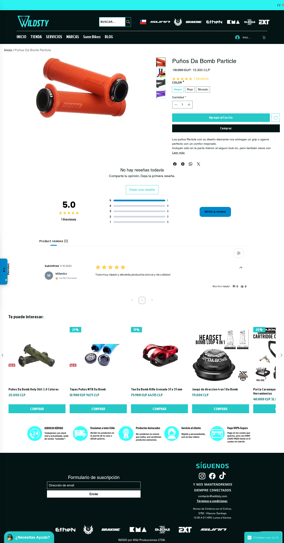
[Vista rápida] (37, 355)
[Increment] (189, 104)
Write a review (215, 212)
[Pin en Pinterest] (182, 164)
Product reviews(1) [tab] (53, 241)
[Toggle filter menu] (238, 253)
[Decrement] (175, 104)
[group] (142, 370)
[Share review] (240, 267)
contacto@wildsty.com (212, 496)
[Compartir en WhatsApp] (190, 164)
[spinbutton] (182, 104)
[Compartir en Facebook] (174, 164)
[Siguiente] (281, 355)
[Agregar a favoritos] (276, 117)
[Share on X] (198, 164)
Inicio (8, 50)
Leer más (178, 152)
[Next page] (152, 300)
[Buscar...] (128, 21)
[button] (36, 36)
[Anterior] (2, 355)
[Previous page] (132, 300)
